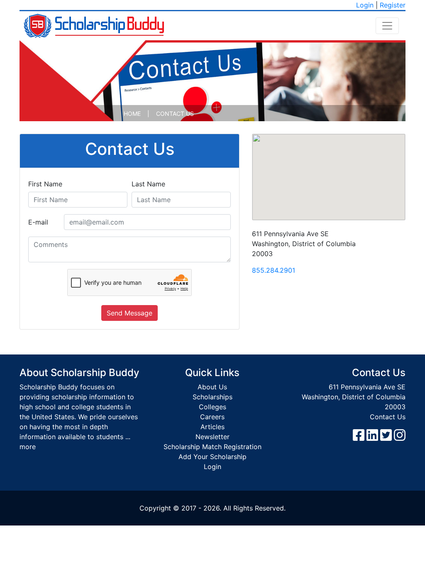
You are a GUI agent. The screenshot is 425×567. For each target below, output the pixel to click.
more (28, 446)
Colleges (212, 407)
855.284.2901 (273, 270)
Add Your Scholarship (212, 456)
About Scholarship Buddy (79, 373)
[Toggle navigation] (387, 25)
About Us (212, 387)
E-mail (38, 222)
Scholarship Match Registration (212, 446)
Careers (212, 417)
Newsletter (212, 437)
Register (392, 5)
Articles (212, 427)
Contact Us (387, 417)
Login (365, 5)
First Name (45, 184)
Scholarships (212, 397)
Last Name (148, 184)
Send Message (129, 313)
